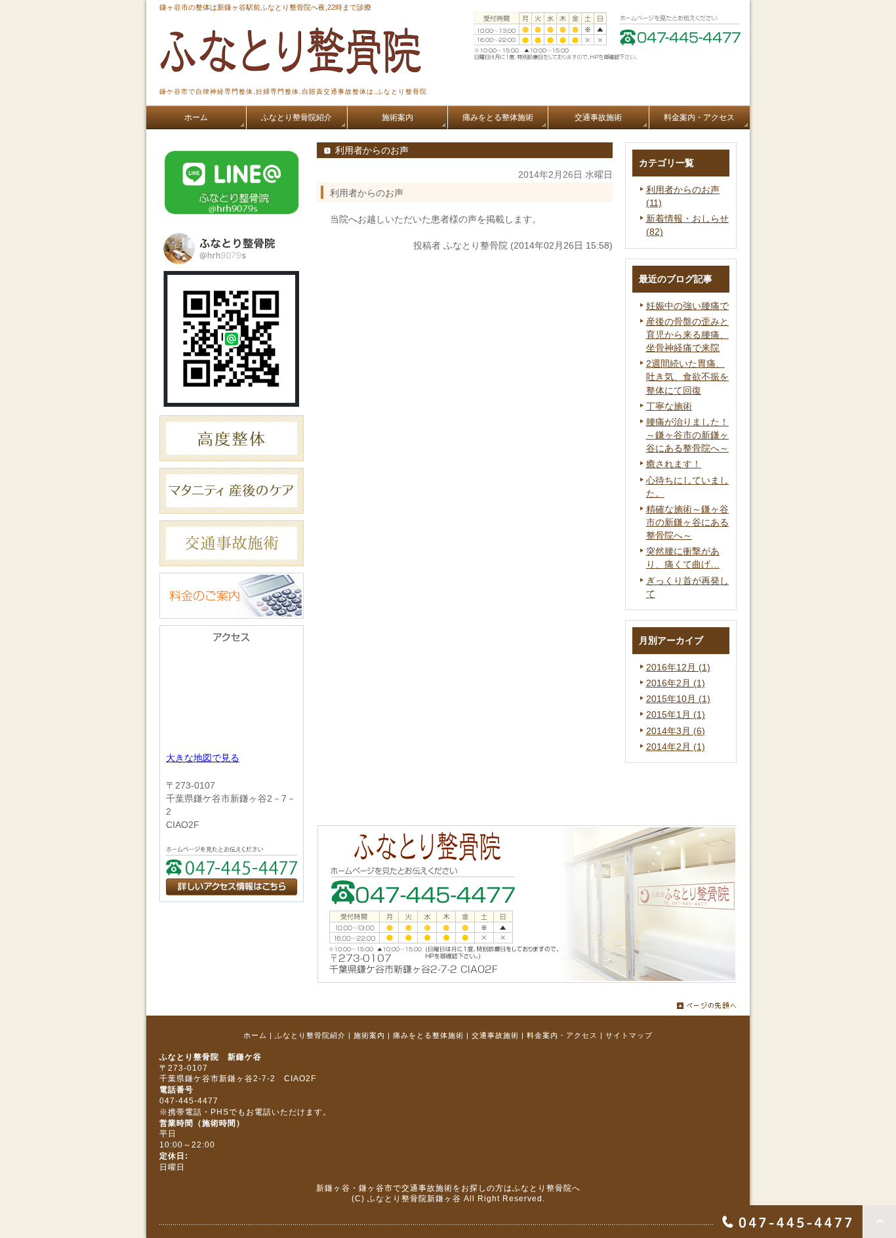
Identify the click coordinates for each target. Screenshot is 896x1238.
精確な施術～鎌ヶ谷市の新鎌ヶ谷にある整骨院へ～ (687, 522)
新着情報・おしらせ (687, 218)
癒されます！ (673, 464)
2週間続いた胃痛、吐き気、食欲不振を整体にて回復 (687, 376)
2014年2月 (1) (675, 746)
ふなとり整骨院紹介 (310, 1035)
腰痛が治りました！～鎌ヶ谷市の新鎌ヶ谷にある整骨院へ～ (687, 435)
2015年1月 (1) (675, 714)
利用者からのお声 (683, 189)
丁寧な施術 (669, 406)
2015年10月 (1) (678, 698)
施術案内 (369, 1035)
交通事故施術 (495, 1035)
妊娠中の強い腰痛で (687, 305)
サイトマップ (629, 1035)
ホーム (255, 1035)
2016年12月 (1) (678, 667)
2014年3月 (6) (675, 731)
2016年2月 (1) (675, 683)
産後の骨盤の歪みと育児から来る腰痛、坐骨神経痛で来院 (687, 334)
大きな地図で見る (202, 758)
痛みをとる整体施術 (428, 1035)
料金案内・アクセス (562, 1035)
